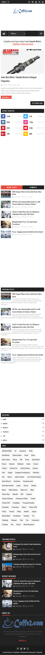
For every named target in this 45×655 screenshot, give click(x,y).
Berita (26, 455)
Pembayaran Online (22, 498)
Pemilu (33, 498)
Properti (5, 428)
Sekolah (26, 511)
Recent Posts (12, 187)
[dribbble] (39, 1)
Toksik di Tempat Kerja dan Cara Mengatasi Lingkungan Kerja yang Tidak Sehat (25, 213)
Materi (4, 490)
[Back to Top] (27, 648)
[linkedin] (42, 1)
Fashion (5, 424)
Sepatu (34, 511)
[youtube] (36, 1)
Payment (29, 494)
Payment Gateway (7, 498)
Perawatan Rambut (28, 503)
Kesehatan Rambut (7, 485)
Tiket (21, 520)
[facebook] (29, 1)
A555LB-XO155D (7, 451)
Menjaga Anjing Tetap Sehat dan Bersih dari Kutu (27, 555)
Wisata (5, 440)
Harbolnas (36, 472)
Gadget (10, 472)
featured (35, 468)
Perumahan (15, 507)
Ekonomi (11, 464)
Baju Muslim (6, 455)
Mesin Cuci (24, 490)
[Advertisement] (22, 160)
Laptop (18, 485)
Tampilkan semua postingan (22, 44)
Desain (4, 464)
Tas (33, 516)
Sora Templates (15, 652)
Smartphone (16, 516)
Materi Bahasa (13, 490)
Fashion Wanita (25, 468)
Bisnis (4, 419)
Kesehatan (17, 481)
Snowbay (26, 516)
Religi (19, 511)
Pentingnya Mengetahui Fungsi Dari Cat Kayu (27, 564)
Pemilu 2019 (6, 503)
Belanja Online (17, 455)
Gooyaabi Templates (36, 652)
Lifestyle (33, 485)
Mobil (32, 490)
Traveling (5, 524)
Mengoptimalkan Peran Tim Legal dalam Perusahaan (24, 223)
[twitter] (32, 1)
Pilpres (24, 507)
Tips (4, 436)
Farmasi (35, 464)
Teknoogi (6, 432)
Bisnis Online (6, 459)
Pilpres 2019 (33, 507)
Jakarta (10, 477)
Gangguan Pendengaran (22, 472)
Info (3, 477)
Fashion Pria (13, 468)
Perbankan (5, 507)
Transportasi (35, 520)
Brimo (27, 459)
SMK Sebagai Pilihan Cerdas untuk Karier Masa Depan (27, 192)
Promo (4, 511)
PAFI (22, 494)
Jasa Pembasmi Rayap (34, 477)
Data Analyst (36, 459)
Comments (33, 187)
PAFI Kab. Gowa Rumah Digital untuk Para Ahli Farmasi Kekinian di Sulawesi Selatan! (26, 202)
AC (15, 451)
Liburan (26, 485)
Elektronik (20, 464)
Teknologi (5, 520)
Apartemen (23, 451)
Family (28, 464)
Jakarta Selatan (19, 477)
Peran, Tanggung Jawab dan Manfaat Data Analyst (27, 232)
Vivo (12, 524)
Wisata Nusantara (29, 524)
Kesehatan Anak (28, 481)
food (3, 472)
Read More (5, 97)
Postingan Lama (37, 103)
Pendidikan (16, 503)
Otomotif (7, 52)
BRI (21, 459)
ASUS (30, 451)
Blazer (15, 459)
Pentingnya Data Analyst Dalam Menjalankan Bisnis (27, 545)
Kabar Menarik (6, 481)
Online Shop (6, 494)
